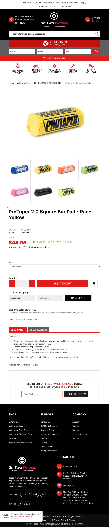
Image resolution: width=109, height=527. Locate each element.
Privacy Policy (60, 520)
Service (75, 438)
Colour (11, 262)
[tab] (18, 329)
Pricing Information (49, 450)
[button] (94, 283)
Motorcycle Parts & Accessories (22, 430)
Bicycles (12, 438)
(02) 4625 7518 (70, 466)
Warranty (44, 438)
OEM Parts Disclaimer (50, 426)
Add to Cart (62, 283)
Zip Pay (44, 442)
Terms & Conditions (42, 520)
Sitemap (72, 520)
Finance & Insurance (81, 434)
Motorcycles (14, 422)
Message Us (68, 485)
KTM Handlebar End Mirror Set (22, 516)
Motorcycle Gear (16, 426)
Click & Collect (47, 446)
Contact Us (45, 422)
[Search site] (97, 34)
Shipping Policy (47, 430)
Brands (75, 426)
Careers (75, 430)
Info (48, 247)
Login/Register (65, 6)
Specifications (38, 329)
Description (18, 329)
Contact (52, 6)
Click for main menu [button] (55, 58)
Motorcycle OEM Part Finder (21, 434)
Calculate (78, 298)
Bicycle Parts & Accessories (21, 442)
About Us (43, 6)
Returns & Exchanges (50, 434)
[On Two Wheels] (54, 19)
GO (96, 51)
